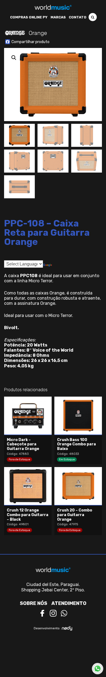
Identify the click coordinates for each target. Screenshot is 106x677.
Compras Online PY (29, 17)
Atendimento (68, 603)
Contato (77, 17)
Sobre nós (33, 603)
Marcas (58, 17)
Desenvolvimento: (47, 628)
